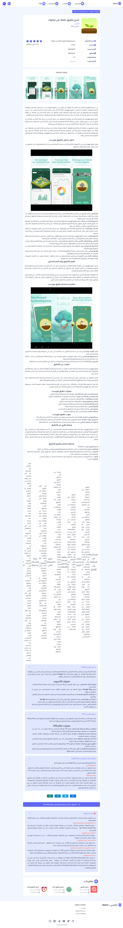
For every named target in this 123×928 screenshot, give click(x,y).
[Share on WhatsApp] (50, 796)
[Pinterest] (54, 921)
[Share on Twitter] (65, 796)
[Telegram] (59, 921)
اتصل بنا (83, 908)
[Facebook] (73, 921)
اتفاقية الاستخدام (81, 913)
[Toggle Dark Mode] (9, 3)
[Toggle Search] (4, 3)
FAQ (40, 3)
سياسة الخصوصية (80, 911)
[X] (68, 921)
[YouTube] (64, 921)
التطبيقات (51, 3)
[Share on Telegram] (58, 796)
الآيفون (91, 11)
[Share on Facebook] (73, 796)
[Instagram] (50, 921)
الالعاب (65, 3)
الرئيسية (78, 3)
